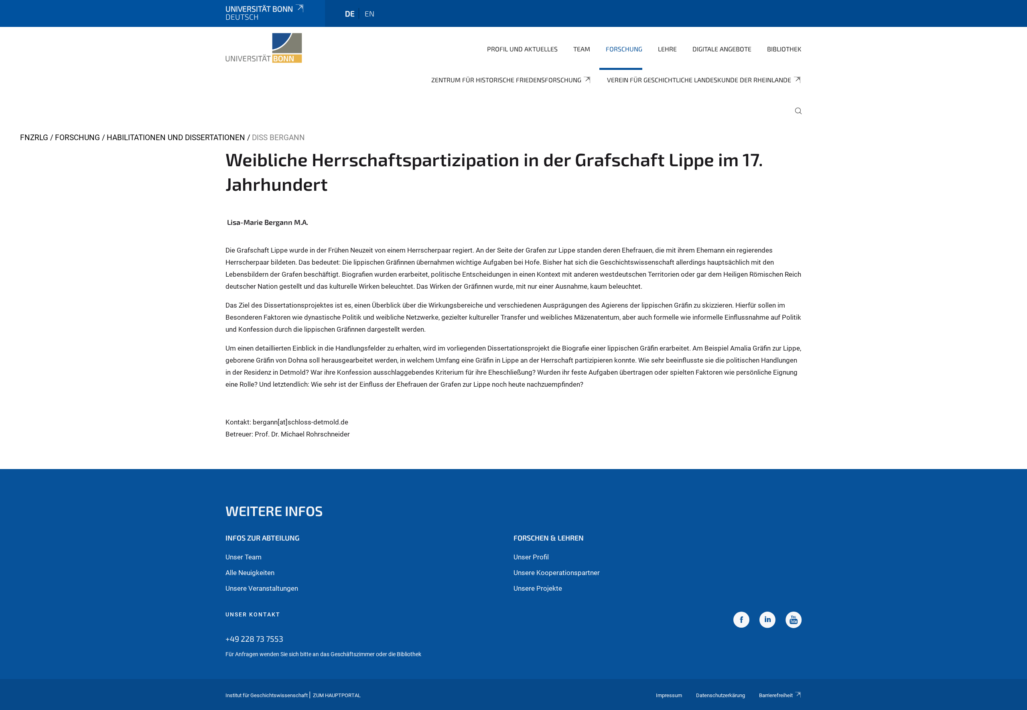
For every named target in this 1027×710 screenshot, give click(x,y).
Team (581, 49)
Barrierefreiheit (776, 695)
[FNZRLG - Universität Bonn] (263, 48)
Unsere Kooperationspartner (557, 573)
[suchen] (795, 116)
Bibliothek (784, 49)
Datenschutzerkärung (720, 695)
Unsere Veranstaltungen (261, 588)
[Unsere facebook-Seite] (741, 620)
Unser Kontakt (252, 614)
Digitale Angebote (721, 49)
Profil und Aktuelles (522, 49)
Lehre (667, 49)
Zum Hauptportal (337, 695)
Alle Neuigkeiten (249, 573)
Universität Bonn (259, 8)
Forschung (624, 49)
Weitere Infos (274, 510)
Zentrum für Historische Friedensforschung (506, 80)
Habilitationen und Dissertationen (176, 137)
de (350, 13)
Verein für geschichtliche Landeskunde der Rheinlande (699, 80)
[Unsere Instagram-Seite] (767, 620)
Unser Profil (531, 557)
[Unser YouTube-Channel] (793, 620)
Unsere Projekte (538, 588)
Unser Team (243, 557)
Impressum (669, 695)
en (369, 13)
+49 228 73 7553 (254, 638)
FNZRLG (34, 137)
